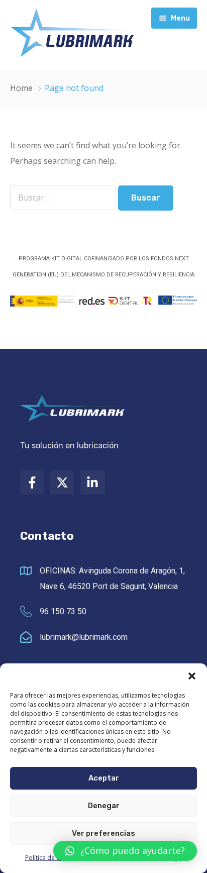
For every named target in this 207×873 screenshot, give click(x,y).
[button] (192, 676)
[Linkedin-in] (92, 482)
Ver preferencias (103, 833)
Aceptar (103, 778)
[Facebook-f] (32, 482)
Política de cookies (51, 857)
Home (21, 87)
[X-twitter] (62, 482)
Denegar (104, 805)
